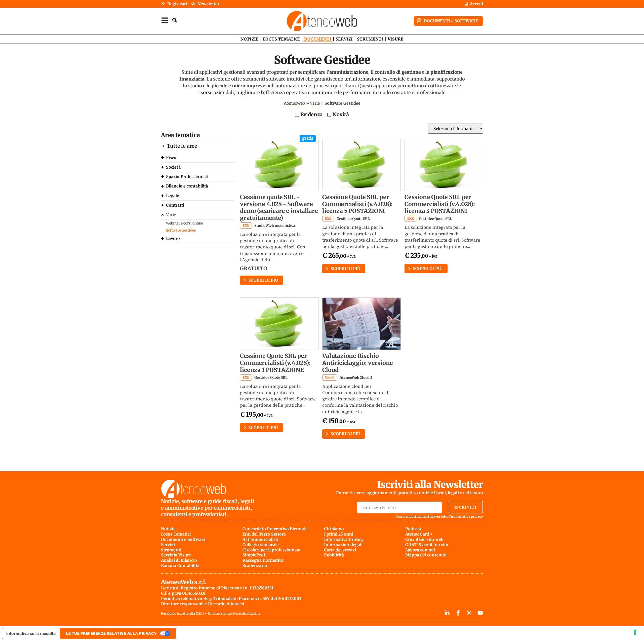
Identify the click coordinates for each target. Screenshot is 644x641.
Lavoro (173, 238)
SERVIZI (344, 39)
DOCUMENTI (317, 39)
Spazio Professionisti (187, 176)
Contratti (175, 205)
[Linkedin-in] (447, 613)
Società (173, 167)
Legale (172, 195)
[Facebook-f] (458, 613)
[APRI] (165, 20)
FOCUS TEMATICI (281, 39)
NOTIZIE (249, 39)
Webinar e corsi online (184, 223)
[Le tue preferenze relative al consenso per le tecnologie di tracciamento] (635, 632)
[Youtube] (480, 613)
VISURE (396, 39)
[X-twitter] (469, 613)
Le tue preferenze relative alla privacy (111, 633)
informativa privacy (467, 516)
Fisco (171, 157)
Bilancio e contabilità (187, 185)
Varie (315, 103)
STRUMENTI (370, 39)
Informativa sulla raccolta (31, 633)
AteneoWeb (294, 103)
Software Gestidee (181, 230)
